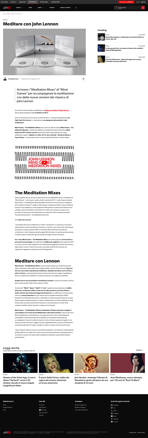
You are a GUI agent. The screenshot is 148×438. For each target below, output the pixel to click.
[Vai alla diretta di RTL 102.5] (143, 7)
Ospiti (30, 7)
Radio (39, 7)
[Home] (7, 7)
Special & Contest (65, 7)
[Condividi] (83, 78)
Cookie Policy (132, 432)
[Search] (76, 7)
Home (4, 13)
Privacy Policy (141, 432)
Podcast (52, 7)
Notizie (18, 7)
